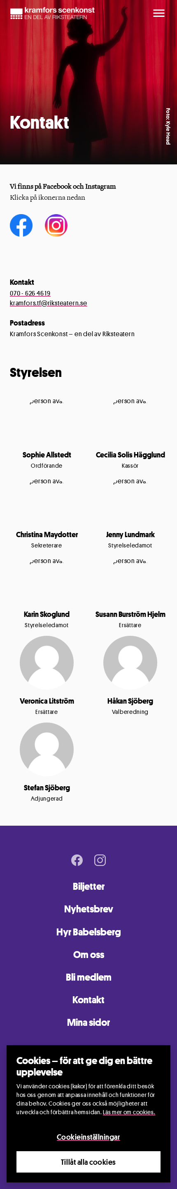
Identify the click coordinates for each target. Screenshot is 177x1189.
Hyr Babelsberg (88, 932)
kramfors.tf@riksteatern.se (48, 303)
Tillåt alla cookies (88, 1162)
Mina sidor (88, 1022)
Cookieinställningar (88, 1137)
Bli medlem (89, 977)
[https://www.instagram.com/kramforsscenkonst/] (56, 225)
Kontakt (88, 999)
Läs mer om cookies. (129, 1112)
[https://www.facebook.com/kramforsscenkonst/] (21, 225)
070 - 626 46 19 (30, 293)
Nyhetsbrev (88, 909)
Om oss (88, 954)
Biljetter (89, 886)
